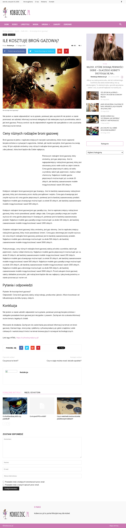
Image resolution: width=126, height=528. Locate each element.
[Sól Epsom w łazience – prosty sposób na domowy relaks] (92, 95)
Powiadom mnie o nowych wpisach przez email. (22, 485)
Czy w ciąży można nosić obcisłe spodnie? (64, 361)
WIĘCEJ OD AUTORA (32, 393)
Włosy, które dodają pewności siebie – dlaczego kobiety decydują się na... (105, 70)
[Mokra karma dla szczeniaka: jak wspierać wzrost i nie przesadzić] (92, 119)
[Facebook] (121, 1)
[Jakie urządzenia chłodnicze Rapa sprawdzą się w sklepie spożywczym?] (92, 107)
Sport (5, 34)
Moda (35, 24)
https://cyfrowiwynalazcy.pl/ (27, 338)
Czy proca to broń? (10, 361)
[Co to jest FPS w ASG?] (42, 405)
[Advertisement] (78, 12)
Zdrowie (68, 24)
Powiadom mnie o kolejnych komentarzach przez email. (25, 482)
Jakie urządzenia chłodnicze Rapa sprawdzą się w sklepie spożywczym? (112, 106)
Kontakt (51, 2)
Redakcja (10, 45)
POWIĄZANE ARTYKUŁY (12, 393)
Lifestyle (25, 24)
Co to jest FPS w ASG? (38, 416)
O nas (37, 2)
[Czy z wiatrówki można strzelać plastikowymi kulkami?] (69, 405)
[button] (120, 24)
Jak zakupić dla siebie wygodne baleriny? (109, 129)
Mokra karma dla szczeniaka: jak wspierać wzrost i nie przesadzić (110, 118)
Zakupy (56, 24)
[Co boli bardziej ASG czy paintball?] (15, 405)
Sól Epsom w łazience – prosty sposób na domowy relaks (111, 94)
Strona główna (28, 2)
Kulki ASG (12, 34)
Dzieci (14, 24)
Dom (6, 24)
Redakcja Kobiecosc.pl (99, 77)
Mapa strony (114, 526)
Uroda (45, 24)
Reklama (44, 2)
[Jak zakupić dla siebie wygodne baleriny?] (92, 131)
